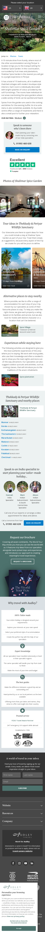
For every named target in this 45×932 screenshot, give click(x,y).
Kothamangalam (8, 430)
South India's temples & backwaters (10, 271)
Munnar (4, 422)
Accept (18, 928)
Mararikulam (6, 438)
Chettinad (5, 457)
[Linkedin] (32, 863)
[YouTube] (25, 863)
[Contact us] (6, 17)
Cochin (4, 445)
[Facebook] (13, 863)
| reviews (21, 169)
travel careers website (22, 851)
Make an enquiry (22, 150)
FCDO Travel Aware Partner (22, 720)
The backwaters (8, 434)
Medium (18, 118)
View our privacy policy (15, 916)
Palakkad (5, 453)
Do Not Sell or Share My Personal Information (19, 922)
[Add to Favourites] (4, 47)
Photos (13, 56)
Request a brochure (23, 561)
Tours (20, 56)
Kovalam (5, 449)
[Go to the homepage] (23, 17)
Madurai (5, 441)
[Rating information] (24, 118)
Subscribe (22, 788)
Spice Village (25, 327)
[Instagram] (19, 863)
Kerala (4, 426)
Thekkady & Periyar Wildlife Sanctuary (28, 409)
